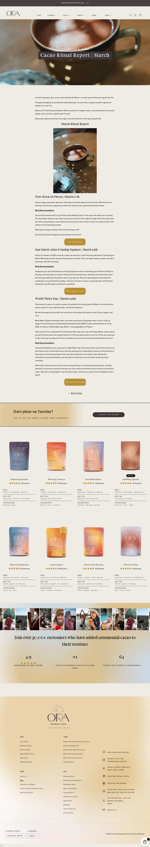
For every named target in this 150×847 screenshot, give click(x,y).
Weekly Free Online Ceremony (74, 750)
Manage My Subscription (72, 780)
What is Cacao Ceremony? (72, 758)
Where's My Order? (70, 788)
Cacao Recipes (68, 762)
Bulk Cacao (24, 758)
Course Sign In (68, 792)
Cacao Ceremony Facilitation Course (76, 742)
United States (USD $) (14, 836)
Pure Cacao (24, 742)
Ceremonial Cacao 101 (71, 746)
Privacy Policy (68, 813)
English (31, 836)
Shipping (66, 805)
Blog (21, 780)
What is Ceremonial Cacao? (73, 754)
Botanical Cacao (26, 746)
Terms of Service (69, 809)
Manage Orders (68, 776)
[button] (130, 15)
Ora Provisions (25, 750)
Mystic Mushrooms (27, 754)
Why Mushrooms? (26, 792)
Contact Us (112, 810)
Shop (39, 15)
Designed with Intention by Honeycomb (131, 834)
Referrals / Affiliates (27, 784)
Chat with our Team (70, 797)
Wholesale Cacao (26, 762)
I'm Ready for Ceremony (108, 414)
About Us (23, 776)
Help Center (67, 801)
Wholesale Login (69, 784)
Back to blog (76, 393)
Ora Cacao (114, 834)
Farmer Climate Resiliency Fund (31, 788)
